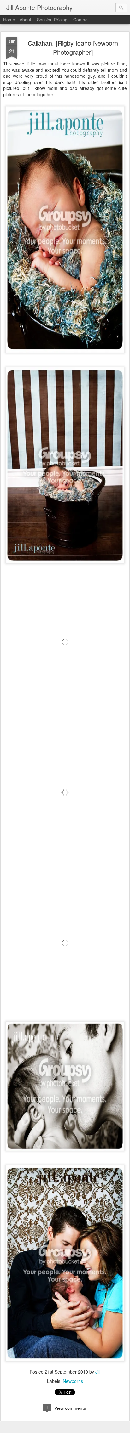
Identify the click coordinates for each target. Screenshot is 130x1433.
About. (26, 19)
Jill (97, 1371)
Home (9, 19)
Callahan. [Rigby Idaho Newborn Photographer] (73, 47)
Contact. (81, 19)
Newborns (73, 1381)
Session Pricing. (53, 19)
